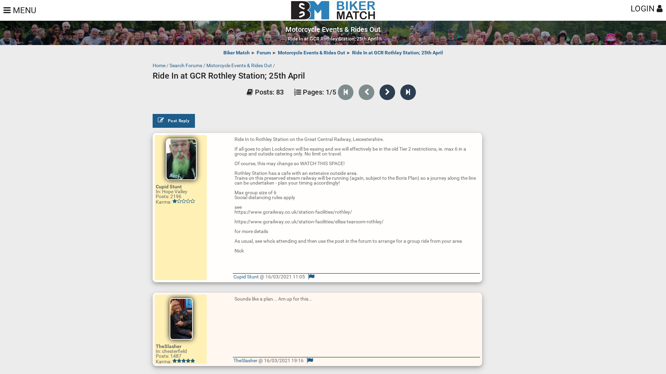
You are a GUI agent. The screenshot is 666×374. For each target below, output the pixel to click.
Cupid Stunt (246, 276)
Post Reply (179, 120)
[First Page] (345, 92)
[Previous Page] (366, 92)
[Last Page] (408, 92)
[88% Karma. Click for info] (183, 360)
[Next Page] (387, 92)
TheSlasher (245, 360)
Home (159, 65)
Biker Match (236, 52)
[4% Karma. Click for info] (183, 201)
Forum (264, 52)
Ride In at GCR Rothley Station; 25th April (397, 52)
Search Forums (186, 65)
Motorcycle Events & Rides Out (311, 52)
